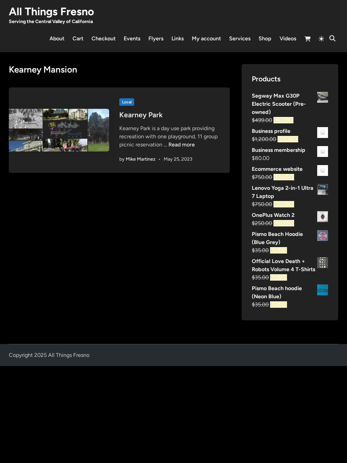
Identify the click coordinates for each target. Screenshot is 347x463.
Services (239, 38)
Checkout (103, 38)
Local (127, 102)
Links (177, 38)
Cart (78, 38)
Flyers (155, 38)
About (56, 38)
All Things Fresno (51, 11)
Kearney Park (141, 114)
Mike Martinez (141, 159)
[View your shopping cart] (307, 40)
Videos (288, 38)
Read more (181, 144)
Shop (265, 38)
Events (132, 38)
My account (206, 38)
